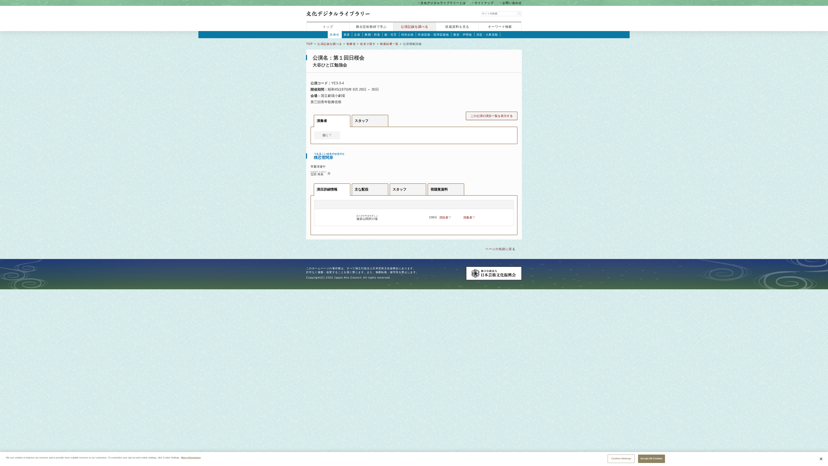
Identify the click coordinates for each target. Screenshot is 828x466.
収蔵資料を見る (457, 26)
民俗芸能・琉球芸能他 (433, 34)
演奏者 (322, 121)
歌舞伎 (334, 34)
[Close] (821, 459)
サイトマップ (484, 3)
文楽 (357, 34)
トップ (328, 26)
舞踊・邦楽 (372, 34)
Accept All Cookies (651, 458)
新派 (347, 34)
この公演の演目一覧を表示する (491, 116)
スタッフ (362, 121)
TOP (309, 44)
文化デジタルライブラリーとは (443, 3)
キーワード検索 (500, 26)
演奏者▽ (469, 217)
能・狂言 (390, 34)
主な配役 (362, 189)
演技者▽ (445, 217)
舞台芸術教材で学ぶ (371, 26)
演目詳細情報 (327, 189)
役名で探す (368, 44)
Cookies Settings (621, 458)
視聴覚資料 (439, 189)
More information (191, 457)
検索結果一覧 (389, 44)
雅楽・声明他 (462, 34)
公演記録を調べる (414, 26)
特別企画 (407, 34)
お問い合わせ (512, 3)
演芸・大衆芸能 (487, 34)
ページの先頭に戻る (500, 249)
